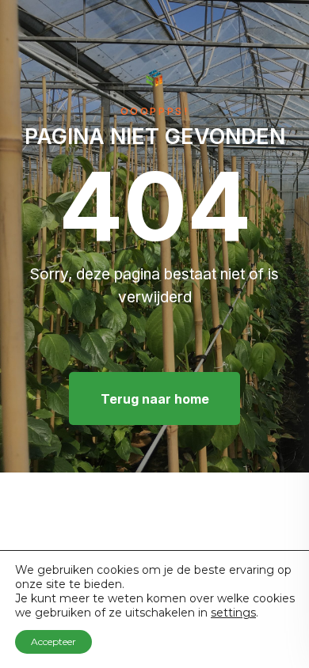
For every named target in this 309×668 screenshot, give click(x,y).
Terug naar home (155, 399)
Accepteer (53, 641)
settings (233, 612)
